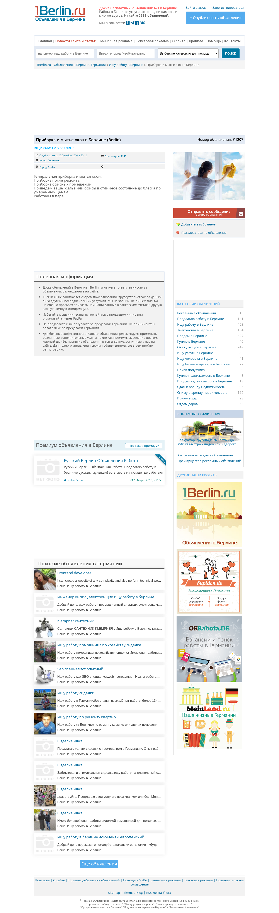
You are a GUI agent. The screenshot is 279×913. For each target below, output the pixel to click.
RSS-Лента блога (158, 893)
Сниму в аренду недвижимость (202, 392)
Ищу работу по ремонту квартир (86, 716)
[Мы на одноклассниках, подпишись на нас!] (128, 23)
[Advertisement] (138, 101)
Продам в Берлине (192, 336)
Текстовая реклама (152, 41)
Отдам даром (187, 404)
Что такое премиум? (144, 446)
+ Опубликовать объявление (216, 17)
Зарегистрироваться (228, 7)
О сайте (178, 41)
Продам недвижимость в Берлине (204, 381)
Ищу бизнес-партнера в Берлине (203, 364)
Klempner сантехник (75, 620)
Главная (45, 41)
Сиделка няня (69, 740)
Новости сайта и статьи (75, 41)
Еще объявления (99, 864)
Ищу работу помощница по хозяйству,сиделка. (99, 644)
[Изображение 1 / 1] (209, 199)
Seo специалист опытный (80, 668)
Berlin (51, 167)
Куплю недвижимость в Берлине (203, 375)
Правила (196, 41)
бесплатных (120, 8)
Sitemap (114, 893)
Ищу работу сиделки (75, 692)
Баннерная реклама (116, 41)
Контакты (232, 41)
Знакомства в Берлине (195, 330)
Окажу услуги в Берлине (196, 347)
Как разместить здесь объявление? (205, 455)
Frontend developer (74, 572)
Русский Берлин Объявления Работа (101, 460)
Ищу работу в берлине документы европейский (100, 836)
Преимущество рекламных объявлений (209, 461)
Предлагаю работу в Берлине (200, 318)
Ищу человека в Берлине (197, 358)
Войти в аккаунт (198, 7)
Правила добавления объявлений (94, 880)
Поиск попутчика (191, 370)
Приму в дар (187, 398)
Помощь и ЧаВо (135, 880)
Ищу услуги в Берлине (195, 353)
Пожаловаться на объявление (203, 232)
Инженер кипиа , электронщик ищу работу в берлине (105, 596)
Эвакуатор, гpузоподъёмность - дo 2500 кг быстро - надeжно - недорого (206, 442)
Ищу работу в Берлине (195, 324)
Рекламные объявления (196, 313)
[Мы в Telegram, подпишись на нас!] (132, 23)
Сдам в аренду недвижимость (201, 387)
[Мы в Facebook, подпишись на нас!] (137, 23)
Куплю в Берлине (191, 341)
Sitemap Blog (133, 893)
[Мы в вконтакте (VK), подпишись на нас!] (142, 23)
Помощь (214, 41)
